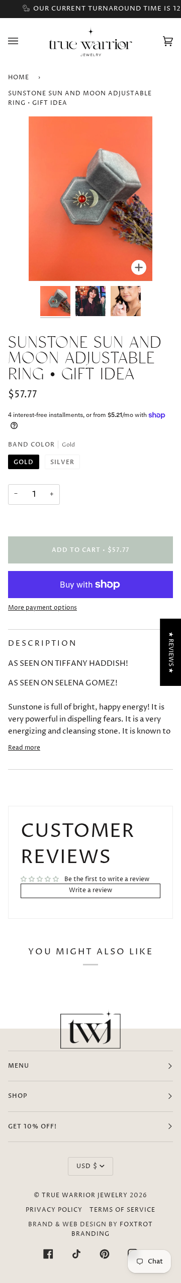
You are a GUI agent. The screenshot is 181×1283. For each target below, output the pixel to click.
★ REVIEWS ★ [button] (170, 652)
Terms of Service (122, 1210)
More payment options (42, 608)
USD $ (87, 1166)
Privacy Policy (54, 1210)
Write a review (90, 890)
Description (42, 643)
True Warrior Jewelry (85, 1195)
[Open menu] (23, 41)
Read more (24, 748)
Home (18, 77)
